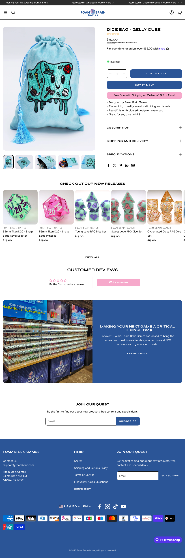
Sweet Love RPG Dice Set (127, 231)
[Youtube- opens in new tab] (123, 506)
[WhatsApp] (126, 165)
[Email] (133, 165)
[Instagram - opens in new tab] (107, 506)
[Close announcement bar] (181, 2)
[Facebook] (108, 165)
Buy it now (144, 85)
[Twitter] (114, 165)
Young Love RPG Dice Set (90, 231)
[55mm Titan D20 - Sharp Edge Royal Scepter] (20, 207)
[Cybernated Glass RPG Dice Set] (164, 207)
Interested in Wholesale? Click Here (91, 2)
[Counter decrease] (110, 73)
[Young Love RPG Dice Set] (92, 207)
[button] (5, 12)
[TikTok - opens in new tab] (115, 506)
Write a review (118, 282)
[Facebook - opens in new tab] (99, 506)
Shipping (111, 43)
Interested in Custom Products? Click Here (152, 2)
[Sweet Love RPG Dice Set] (128, 207)
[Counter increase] (124, 73)
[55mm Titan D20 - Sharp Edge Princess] (56, 207)
